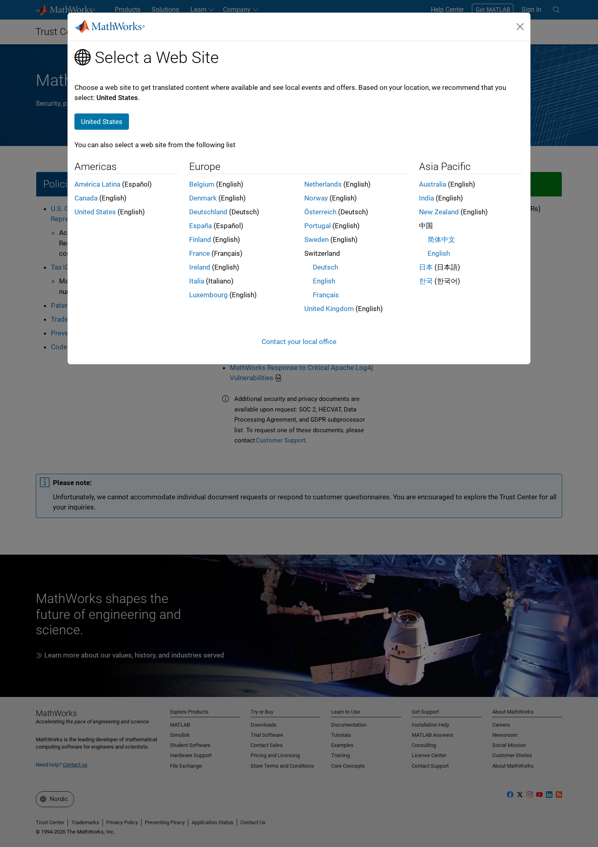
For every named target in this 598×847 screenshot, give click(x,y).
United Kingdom (329, 309)
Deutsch (325, 267)
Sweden (316, 239)
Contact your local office (299, 341)
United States (95, 212)
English (324, 281)
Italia (196, 281)
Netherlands (323, 184)
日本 (426, 267)
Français (326, 295)
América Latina (97, 184)
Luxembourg (208, 295)
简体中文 (441, 239)
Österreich (320, 212)
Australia (432, 184)
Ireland (199, 267)
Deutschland (208, 212)
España (200, 226)
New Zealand (439, 212)
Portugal (317, 226)
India (426, 198)
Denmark (203, 198)
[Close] (520, 26)
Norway (316, 198)
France (199, 253)
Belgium (201, 184)
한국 (426, 281)
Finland (200, 239)
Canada (86, 198)
